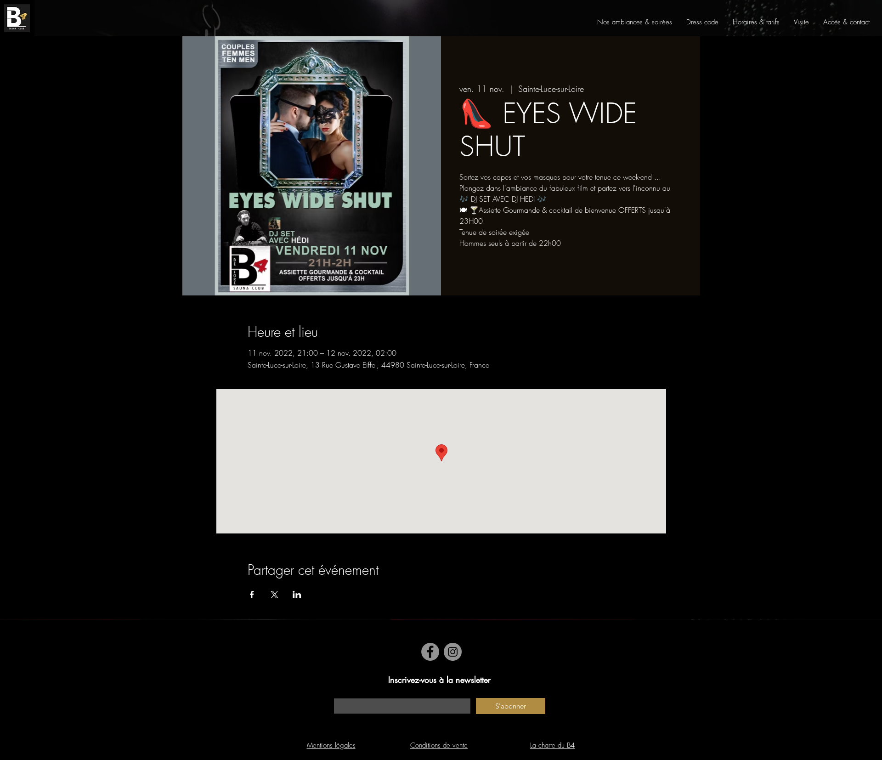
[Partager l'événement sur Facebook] (252, 594)
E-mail (342, 693)
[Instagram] (453, 652)
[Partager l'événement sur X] (274, 594)
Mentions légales (331, 745)
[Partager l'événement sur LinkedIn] (297, 594)
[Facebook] (430, 652)
